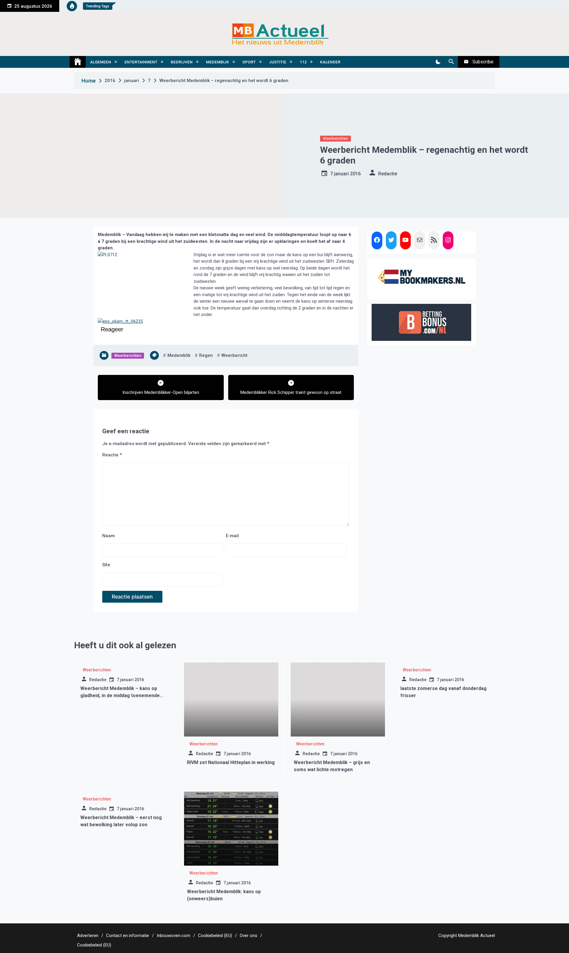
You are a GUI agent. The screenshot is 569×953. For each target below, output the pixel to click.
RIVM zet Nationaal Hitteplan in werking (231, 762)
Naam (108, 535)
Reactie (112, 455)
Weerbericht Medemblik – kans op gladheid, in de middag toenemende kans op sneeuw (120, 695)
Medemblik (217, 62)
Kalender (330, 62)
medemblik (179, 355)
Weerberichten (335, 138)
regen (206, 355)
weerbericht (234, 355)
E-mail (232, 535)
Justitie (277, 62)
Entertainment (140, 62)
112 (303, 62)
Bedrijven (182, 62)
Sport (249, 62)
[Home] (78, 62)
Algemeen (100, 62)
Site (106, 564)
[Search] (451, 62)
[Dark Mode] (438, 62)
